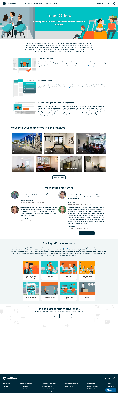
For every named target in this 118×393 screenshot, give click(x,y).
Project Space (65, 316)
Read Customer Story (87, 233)
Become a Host (7, 391)
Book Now (53, 116)
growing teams (67, 248)
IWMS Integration (91, 388)
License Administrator (48, 388)
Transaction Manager (47, 391)
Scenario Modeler (24, 386)
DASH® (56, 84)
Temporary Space (52, 316)
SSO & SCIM (90, 391)
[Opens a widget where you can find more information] (110, 390)
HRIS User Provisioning (92, 386)
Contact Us (111, 378)
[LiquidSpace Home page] (10, 3)
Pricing (56, 3)
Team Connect (69, 386)
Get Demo (6, 386)
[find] (108, 3)
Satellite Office (77, 316)
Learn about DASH (67, 88)
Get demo (100, 3)
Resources (48, 3)
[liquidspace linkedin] (105, 378)
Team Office (40, 316)
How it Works (38, 3)
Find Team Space (91, 66)
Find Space (6, 388)
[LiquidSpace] (10, 378)
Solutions (27, 3)
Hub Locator (23, 388)
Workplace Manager (47, 386)
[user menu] (113, 3)
